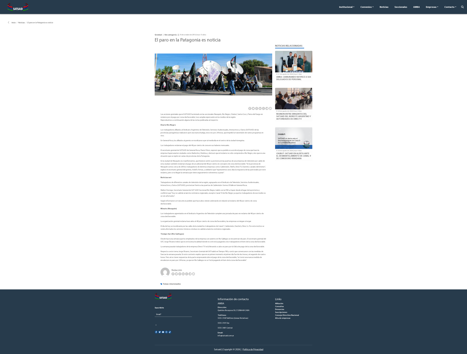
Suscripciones (281, 312)
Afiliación (279, 304)
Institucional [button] (346, 7)
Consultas (279, 307)
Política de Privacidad (253, 350)
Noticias (384, 7)
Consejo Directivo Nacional (287, 315)
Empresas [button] (431, 7)
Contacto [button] (449, 7)
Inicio (14, 23)
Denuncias (279, 309)
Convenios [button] (366, 7)
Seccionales (401, 7)
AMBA (416, 7)
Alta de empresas (282, 318)
